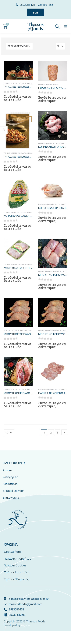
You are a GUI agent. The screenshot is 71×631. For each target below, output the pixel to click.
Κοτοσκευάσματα (18, 83)
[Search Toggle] (57, 26)
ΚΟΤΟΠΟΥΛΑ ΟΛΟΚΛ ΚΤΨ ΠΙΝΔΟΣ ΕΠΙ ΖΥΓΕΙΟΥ (32, 216)
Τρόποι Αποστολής (17, 572)
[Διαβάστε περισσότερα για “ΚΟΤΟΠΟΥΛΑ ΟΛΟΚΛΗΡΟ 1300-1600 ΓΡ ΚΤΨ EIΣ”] (61, 185)
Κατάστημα (10, 484)
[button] (65, 26)
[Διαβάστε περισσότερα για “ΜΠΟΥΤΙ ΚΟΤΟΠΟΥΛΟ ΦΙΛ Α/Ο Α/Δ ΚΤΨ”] (61, 245)
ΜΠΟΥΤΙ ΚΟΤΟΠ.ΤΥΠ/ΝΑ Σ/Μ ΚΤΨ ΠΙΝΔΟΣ (29, 267)
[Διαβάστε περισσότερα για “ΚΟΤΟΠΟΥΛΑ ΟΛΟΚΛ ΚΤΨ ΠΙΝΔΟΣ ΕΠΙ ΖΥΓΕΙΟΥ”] (26, 185)
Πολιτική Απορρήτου (17, 559)
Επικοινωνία (11, 498)
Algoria (25, 625)
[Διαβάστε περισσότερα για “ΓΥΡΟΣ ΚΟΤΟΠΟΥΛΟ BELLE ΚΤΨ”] (26, 67)
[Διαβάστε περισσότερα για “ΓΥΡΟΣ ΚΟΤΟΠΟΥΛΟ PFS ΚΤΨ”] (61, 67)
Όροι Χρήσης (13, 552)
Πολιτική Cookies (15, 565)
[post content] (18, 70)
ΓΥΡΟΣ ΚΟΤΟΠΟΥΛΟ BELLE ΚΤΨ (23, 87)
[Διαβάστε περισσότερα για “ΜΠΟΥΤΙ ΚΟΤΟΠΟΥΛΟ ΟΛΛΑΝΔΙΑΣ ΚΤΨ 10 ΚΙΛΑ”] (61, 304)
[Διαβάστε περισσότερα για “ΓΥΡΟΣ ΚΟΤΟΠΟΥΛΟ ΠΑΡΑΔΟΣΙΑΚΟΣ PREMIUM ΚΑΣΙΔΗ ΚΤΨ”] (26, 117)
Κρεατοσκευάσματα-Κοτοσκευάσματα (28, 212)
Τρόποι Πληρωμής (16, 579)
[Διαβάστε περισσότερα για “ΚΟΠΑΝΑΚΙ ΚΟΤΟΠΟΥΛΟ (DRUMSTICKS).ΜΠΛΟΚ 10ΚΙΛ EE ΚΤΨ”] (61, 117)
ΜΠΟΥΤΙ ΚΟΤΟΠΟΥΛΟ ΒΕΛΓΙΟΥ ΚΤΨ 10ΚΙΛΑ (30, 334)
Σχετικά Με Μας (13, 491)
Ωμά (57, 84)
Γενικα (7, 83)
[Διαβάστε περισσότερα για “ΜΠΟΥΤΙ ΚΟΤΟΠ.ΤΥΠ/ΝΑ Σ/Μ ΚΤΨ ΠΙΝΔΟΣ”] (26, 245)
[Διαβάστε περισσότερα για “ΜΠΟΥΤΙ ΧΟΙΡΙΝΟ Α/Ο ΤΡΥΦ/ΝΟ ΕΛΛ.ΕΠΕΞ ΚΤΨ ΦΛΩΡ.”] (26, 363)
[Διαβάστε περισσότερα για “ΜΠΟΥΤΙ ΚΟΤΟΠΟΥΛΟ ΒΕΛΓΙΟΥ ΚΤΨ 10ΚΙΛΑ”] (26, 304)
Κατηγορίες (10, 477)
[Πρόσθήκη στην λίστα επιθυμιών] (26, 125)
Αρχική (7, 470)
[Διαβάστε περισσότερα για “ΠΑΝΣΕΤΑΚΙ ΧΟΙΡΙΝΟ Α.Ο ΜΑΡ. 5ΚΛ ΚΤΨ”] (61, 363)
